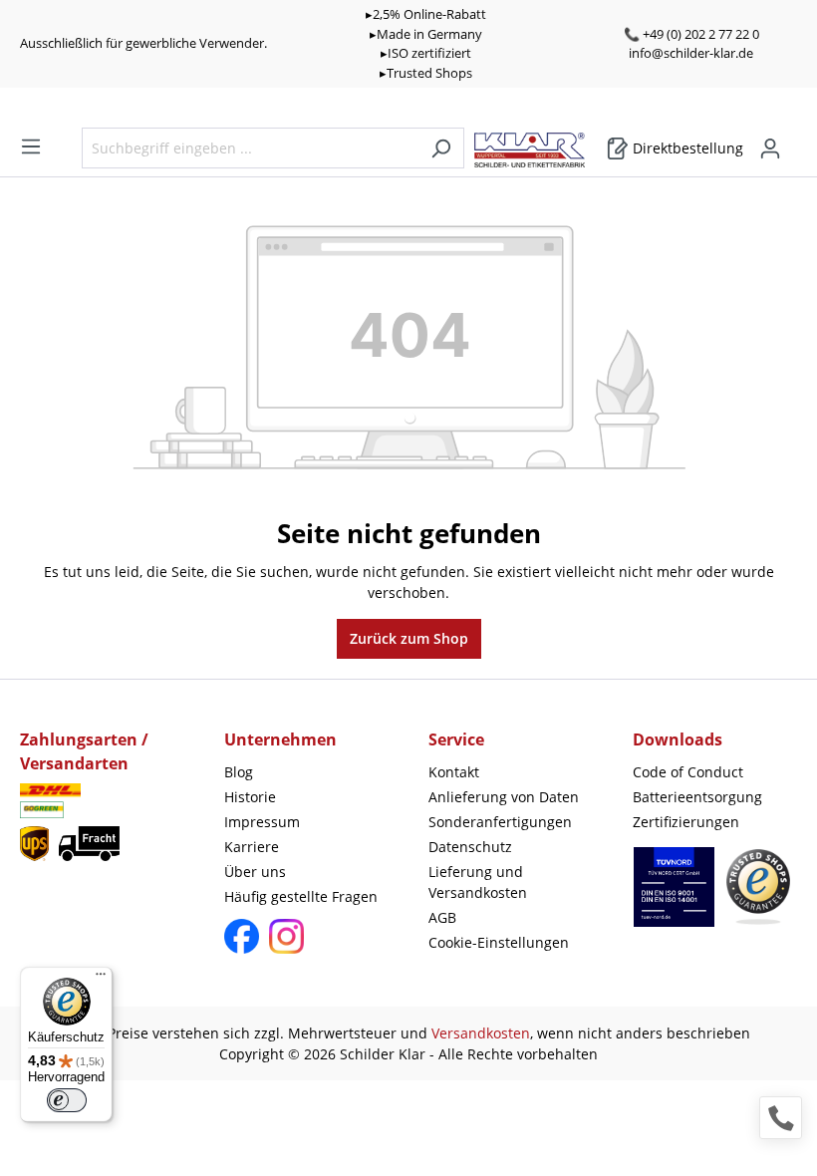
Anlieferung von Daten (503, 796)
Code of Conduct (688, 771)
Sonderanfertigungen (500, 821)
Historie (250, 796)
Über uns (255, 871)
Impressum (262, 821)
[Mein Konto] (770, 148)
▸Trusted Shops (426, 73)
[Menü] (31, 146)
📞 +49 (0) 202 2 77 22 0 (691, 34)
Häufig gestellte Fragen (301, 896)
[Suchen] (440, 148)
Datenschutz (470, 846)
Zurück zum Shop (409, 638)
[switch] (67, 1100)
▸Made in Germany (426, 34)
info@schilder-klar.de (691, 53)
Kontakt (453, 771)
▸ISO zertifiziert (426, 53)
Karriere (251, 846)
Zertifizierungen (686, 821)
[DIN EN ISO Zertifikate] (674, 897)
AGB (442, 917)
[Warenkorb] (791, 142)
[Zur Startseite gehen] (539, 145)
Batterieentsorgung (697, 796)
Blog (238, 771)
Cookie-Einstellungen (498, 942)
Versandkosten (480, 1033)
